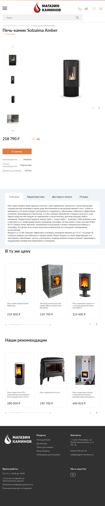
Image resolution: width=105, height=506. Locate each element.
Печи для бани (43, 439)
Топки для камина (44, 447)
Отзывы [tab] (84, 196)
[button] (13, 130)
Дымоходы (41, 443)
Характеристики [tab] (35, 196)
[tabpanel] (52, 224)
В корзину (17, 151)
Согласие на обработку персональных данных (13, 479)
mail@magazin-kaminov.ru (82, 454)
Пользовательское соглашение (17, 488)
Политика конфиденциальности (18, 484)
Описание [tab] (14, 196)
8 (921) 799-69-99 (78, 451)
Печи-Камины (43, 451)
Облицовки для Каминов (48, 454)
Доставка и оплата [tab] (62, 196)
